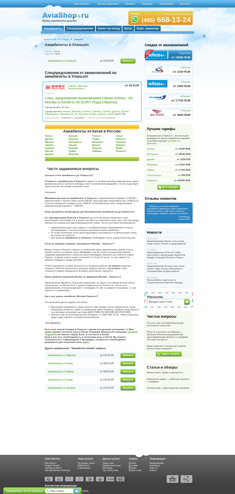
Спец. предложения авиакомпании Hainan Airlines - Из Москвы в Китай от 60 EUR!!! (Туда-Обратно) (89, 100)
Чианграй (152, 180)
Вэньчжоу (76, 111)
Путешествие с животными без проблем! (168, 388)
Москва (65, 107)
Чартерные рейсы (53, 468)
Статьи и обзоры (162, 367)
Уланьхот (121, 151)
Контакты (185, 3)
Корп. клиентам (148, 28)
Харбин (49, 145)
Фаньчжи (74, 154)
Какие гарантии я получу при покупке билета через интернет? (166, 347)
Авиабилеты (53, 28)
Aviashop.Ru (50, 39)
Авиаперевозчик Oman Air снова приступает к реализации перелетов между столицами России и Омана (166, 255)
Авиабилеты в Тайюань (62, 355)
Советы (153, 470)
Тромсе (151, 148)
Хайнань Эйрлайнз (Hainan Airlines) (78, 87)
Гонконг (86, 111)
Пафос (150, 170)
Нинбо (111, 114)
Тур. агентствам (110, 470)
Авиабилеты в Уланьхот (62, 60)
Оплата (132, 463)
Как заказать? (82, 3)
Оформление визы (112, 465)
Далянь (116, 111)
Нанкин (93, 114)
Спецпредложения (80, 28)
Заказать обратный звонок (177, 13)
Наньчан (102, 114)
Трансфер (107, 468)
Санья (119, 136)
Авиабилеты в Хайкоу (61, 371)
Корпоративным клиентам (57, 470)
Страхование (84, 468)
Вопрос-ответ (135, 470)
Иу (76, 114)
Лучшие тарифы (161, 129)
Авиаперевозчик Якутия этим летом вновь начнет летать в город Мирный (166, 242)
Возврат (130, 3)
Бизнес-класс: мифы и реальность (165, 372)
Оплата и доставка (107, 3)
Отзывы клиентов (160, 199)
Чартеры (147, 3)
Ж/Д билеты (83, 465)
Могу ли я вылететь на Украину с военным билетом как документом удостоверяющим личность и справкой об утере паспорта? (167, 336)
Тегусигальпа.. (154, 175)
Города (65, 39)
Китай (57, 51)
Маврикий (152, 164)
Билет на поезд (109, 28)
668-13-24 (166, 19)
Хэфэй (72, 151)
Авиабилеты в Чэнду (60, 379)
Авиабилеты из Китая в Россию (92, 131)
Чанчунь (120, 145)
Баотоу (96, 145)
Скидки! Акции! (52, 465)
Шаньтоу (121, 139)
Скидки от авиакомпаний (166, 45)
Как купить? (50, 463)
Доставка (133, 465)
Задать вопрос (170, 353)
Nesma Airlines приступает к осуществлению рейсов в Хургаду (164, 281)
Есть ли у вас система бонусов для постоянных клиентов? (165, 324)
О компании (166, 3)
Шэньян (49, 142)
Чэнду (95, 139)
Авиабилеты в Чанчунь (61, 387)
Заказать (128, 60)
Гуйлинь (106, 111)
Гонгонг (96, 136)
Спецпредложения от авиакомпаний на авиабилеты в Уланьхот (80, 74)
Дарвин (151, 159)
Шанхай (73, 136)
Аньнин (66, 111)
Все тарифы (170, 187)
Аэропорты (155, 465)
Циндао (49, 154)
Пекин (48, 136)
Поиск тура (108, 463)
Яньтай (49, 151)
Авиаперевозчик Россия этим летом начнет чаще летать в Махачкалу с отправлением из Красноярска (165, 268)
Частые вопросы (161, 316)
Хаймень (97, 151)
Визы (128, 28)
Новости (154, 232)
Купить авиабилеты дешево (59, 20)
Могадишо (152, 154)
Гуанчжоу (96, 111)
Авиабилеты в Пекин (60, 363)
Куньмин (83, 114)
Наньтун (96, 148)
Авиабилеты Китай (83, 348)
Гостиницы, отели (86, 463)
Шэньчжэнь (75, 142)
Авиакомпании (157, 463)
